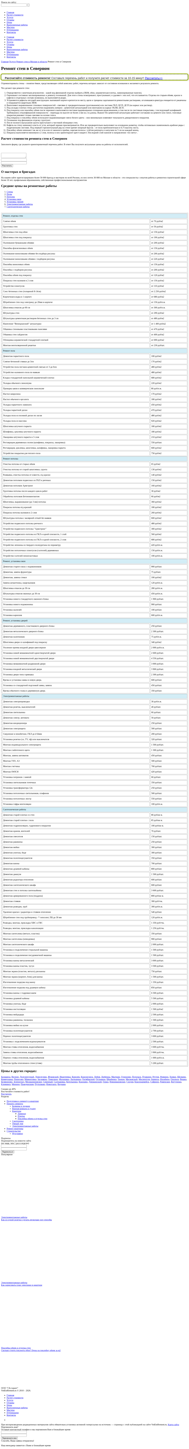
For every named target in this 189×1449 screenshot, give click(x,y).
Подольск (136, 1077)
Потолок (11, 197)
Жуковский (53, 1077)
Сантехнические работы (18, 206)
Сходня (129, 1082)
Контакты (11, 32)
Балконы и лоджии (21, 1106)
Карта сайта (173, 1424)
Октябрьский (88, 1079)
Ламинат (22, 1113)
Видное (15, 1077)
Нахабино (164, 1079)
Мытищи (115, 1077)
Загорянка (42, 1079)
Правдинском (27, 1084)
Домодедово (41, 1077)
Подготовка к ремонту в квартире (23, 1101)
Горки (105, 1082)
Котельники (72, 1082)
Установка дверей (15, 202)
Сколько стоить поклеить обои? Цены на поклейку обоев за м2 (31, 1350)
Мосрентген (144, 1079)
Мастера (11, 27)
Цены (9, 22)
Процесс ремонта (15, 1103)
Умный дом (17, 1123)
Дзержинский (95, 1082)
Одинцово (126, 1077)
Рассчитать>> (154, 78)
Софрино (154, 1082)
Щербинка (111, 1079)
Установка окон (14, 199)
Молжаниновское (33, 1082)
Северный (48, 1082)
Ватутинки (176, 1082)
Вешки (183, 1079)
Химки (172, 1077)
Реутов (155, 1077)
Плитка (21, 1116)
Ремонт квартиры (15, 1128)
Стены (10, 192)
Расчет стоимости (15, 15)
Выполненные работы (17, 25)
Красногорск (87, 1077)
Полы (9, 194)
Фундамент (17, 1133)
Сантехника (18, 1121)
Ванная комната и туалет (24, 1108)
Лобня (97, 1077)
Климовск (6, 1084)
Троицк (121, 1079)
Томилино (53, 1079)
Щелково (181, 1077)
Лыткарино (75, 1079)
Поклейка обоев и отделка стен (32, 1118)
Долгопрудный (27, 1077)
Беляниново (6, 1082)
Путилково (40, 1084)
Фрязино (164, 1077)
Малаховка (64, 1079)
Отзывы (10, 20)
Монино (16, 1084)
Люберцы (105, 1077)
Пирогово (18, 1079)
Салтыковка (59, 1082)
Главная (10, 12)
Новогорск (51, 1084)
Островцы (100, 1079)
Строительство (14, 1131)
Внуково (62, 1084)
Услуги (10, 17)
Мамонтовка (30, 1079)
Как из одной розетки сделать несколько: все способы (26, 1220)
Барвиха (155, 1079)
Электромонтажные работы (20, 204)
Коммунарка (7, 1079)
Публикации (13, 30)
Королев (76, 1077)
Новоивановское (117, 1082)
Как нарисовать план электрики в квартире (21, 1285)
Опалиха (175, 1079)
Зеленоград (19, 1082)
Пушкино (146, 1077)
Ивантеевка (65, 1077)
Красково (83, 1082)
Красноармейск (141, 1082)
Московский (132, 1079)
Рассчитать (6, 1094)
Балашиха (5, 1077)
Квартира (16, 1111)
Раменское (165, 1082)
